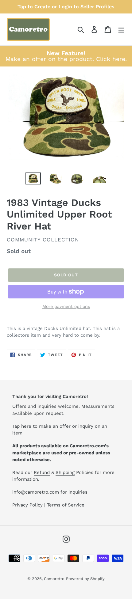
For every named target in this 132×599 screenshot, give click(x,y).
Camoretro (54, 578)
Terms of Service (65, 505)
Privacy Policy (27, 505)
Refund (42, 472)
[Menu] (121, 29)
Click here (110, 59)
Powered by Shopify (85, 578)
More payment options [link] (66, 306)
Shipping (65, 472)
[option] (33, 179)
